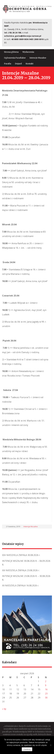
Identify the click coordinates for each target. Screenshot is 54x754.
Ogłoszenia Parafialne (15, 58)
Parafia (7, 63)
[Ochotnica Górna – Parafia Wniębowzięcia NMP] (27, 9)
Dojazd (18, 63)
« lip (4, 708)
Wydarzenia (28, 52)
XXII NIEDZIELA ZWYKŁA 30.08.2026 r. (21, 555)
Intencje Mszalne (37, 58)
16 (46, 689)
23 (46, 693)
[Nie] (50, 745)
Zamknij (27, 749)
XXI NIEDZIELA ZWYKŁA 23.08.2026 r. (21, 570)
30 (46, 697)
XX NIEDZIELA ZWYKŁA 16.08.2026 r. (20, 585)
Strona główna (11, 52)
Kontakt (29, 63)
